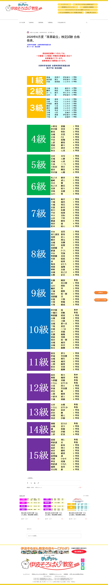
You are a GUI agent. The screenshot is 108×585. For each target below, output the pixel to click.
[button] (86, 22)
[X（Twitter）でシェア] (31, 483)
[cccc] (82, 568)
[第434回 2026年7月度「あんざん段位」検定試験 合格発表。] (30, 504)
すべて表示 (86, 495)
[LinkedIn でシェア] (34, 483)
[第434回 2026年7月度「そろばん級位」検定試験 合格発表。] (77, 504)
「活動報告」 (50, 22)
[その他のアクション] (80, 32)
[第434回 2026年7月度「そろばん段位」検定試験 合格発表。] (54, 504)
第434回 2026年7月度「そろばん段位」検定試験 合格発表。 (53, 514)
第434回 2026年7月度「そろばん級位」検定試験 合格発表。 (77, 514)
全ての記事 (22, 22)
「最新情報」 (40, 22)
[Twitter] (82, 564)
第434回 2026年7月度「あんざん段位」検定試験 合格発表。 (29, 514)
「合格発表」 (31, 22)
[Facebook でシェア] (27, 483)
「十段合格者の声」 (61, 22)
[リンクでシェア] (38, 483)
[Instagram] (82, 560)
